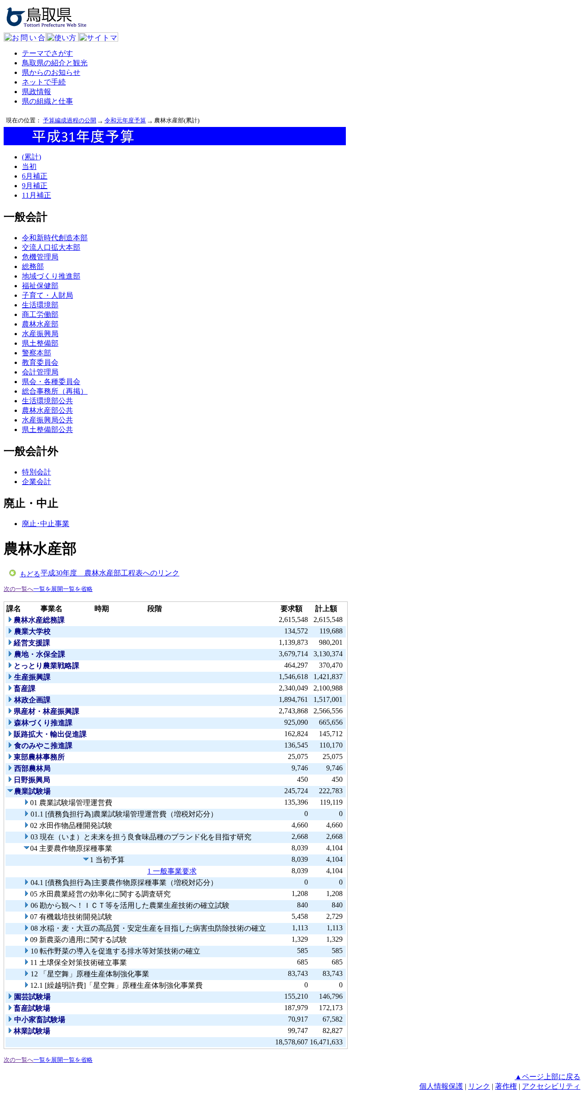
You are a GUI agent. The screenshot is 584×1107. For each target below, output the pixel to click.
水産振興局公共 (47, 420)
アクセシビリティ (551, 1086)
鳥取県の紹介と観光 (55, 63)
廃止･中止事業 (45, 523)
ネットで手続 (44, 82)
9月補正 (34, 186)
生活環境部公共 (47, 401)
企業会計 (36, 481)
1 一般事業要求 (172, 871)
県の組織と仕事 (47, 101)
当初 (29, 166)
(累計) (31, 157)
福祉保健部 (40, 286)
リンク (479, 1086)
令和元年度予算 (125, 120)
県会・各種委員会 (51, 381)
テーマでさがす (47, 53)
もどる (30, 574)
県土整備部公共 (47, 429)
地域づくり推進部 (51, 276)
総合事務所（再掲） (55, 391)
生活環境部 (40, 305)
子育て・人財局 (47, 295)
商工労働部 (40, 314)
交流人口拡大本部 (51, 247)
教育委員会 (40, 362)
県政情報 (36, 91)
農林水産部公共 (47, 410)
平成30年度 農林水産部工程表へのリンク (110, 573)
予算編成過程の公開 (69, 120)
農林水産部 (40, 324)
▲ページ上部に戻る (547, 1077)
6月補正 (34, 176)
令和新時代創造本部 (55, 238)
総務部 (33, 266)
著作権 (506, 1086)
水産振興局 (40, 333)
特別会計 (36, 472)
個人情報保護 (441, 1086)
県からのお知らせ (51, 72)
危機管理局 (40, 257)
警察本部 (36, 353)
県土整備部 (40, 343)
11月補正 (36, 195)
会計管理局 (40, 372)
